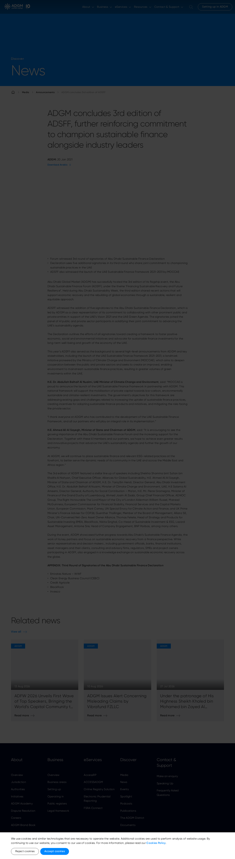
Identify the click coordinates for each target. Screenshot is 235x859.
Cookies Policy (155, 843)
